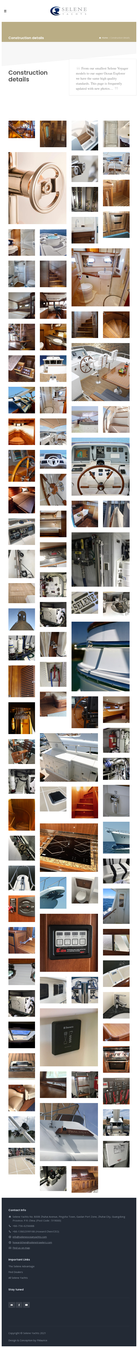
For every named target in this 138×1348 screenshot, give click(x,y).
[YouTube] (26, 1305)
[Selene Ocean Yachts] (69, 11)
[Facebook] (19, 1305)
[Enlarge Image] (21, 129)
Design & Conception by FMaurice (27, 1340)
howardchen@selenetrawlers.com (32, 1242)
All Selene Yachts (18, 1277)
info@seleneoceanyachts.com (30, 1236)
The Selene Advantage (21, 1266)
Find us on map (21, 1247)
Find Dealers (15, 1272)
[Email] (11, 1305)
